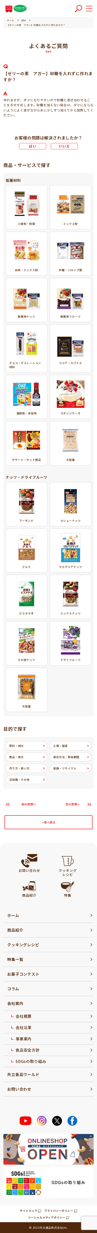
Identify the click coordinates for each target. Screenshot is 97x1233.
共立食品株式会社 (51, 1227)
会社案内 (15, 1003)
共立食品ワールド (23, 1074)
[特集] (67, 885)
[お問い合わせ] (29, 861)
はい (33, 146)
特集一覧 (15, 959)
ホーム (13, 915)
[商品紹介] (29, 885)
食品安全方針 (28, 1050)
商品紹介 (15, 930)
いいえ (64, 146)
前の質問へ (28, 804)
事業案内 (24, 1038)
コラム (13, 988)
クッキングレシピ (23, 944)
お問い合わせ (19, 1089)
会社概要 (24, 1016)
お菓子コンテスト (23, 974)
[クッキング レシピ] (67, 861)
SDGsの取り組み (31, 1061)
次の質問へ (72, 804)
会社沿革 (24, 1027)
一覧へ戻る (48, 822)
